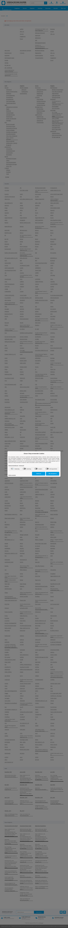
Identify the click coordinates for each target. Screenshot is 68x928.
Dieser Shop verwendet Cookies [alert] (34, 453)
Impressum (21, 465)
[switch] (12, 469)
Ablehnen (38, 473)
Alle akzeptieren (53, 473)
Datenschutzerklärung (13, 465)
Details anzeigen (12, 475)
